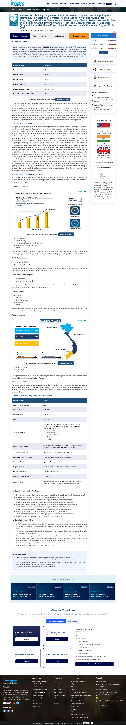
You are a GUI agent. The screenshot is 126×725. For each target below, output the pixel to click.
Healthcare (75, 706)
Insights (92, 3)
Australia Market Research (40, 681)
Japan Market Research (39, 686)
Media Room (74, 3)
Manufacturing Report (38, 698)
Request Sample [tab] (79, 36)
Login (108, 3)
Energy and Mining (77, 700)
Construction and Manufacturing (81, 695)
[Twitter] (12, 711)
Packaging (75, 709)
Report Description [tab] (20, 36)
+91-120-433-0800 (103, 705)
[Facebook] (8, 711)
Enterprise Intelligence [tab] (56, 655)
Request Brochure (103, 78)
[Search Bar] (115, 3)
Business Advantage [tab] (25, 655)
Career (56, 681)
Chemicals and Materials (79, 692)
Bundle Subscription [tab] (56, 621)
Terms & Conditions (59, 684)
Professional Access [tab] (55, 633)
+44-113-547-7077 (103, 695)
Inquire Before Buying (105, 86)
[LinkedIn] (4, 711)
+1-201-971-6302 (103, 686)
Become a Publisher (59, 695)
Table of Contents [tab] (39, 36)
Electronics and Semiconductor (81, 698)
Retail (73, 712)
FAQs (55, 698)
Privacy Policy (72, 723)
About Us (84, 3)
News (55, 700)
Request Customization (105, 61)
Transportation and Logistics (80, 717)
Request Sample (63, 99)
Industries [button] (63, 3)
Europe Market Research (39, 689)
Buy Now (103, 53)
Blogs (34, 700)
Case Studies (36, 706)
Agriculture (75, 684)
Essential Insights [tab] (23, 633)
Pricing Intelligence (37, 695)
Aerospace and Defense (79, 681)
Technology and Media (78, 714)
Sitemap (56, 703)
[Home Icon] (48, 3)
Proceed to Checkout (94, 664)
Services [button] (54, 3)
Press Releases (37, 703)
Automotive (75, 686)
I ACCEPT (86, 723)
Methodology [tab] (59, 36)
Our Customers (58, 692)
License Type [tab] (72, 621)
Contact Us (101, 3)
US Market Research (38, 692)
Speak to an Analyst (104, 69)
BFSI (73, 689)
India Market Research (39, 684)
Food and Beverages (78, 703)
